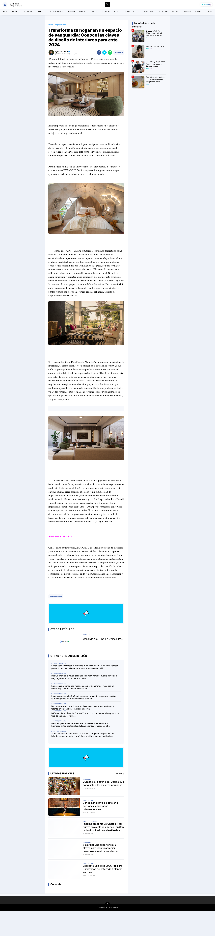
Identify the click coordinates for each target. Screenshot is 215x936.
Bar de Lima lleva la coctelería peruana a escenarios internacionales (100, 806)
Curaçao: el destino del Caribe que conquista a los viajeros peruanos (103, 783)
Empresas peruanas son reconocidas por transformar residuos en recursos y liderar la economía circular (82, 687)
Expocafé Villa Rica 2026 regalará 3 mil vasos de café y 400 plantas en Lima (102, 869)
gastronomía (90, 800)
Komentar (119, 52)
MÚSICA (198, 12)
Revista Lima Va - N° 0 (155, 46)
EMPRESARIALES (132, 12)
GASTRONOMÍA (56, 12)
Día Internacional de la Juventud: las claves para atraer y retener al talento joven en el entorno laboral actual (82, 707)
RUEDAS (117, 12)
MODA (94, 12)
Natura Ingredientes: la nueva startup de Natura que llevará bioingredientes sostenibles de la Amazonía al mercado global (80, 724)
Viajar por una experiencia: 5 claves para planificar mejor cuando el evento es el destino (101, 848)
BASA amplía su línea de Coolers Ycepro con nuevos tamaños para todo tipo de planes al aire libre (85, 714)
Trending (208, 4)
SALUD (175, 12)
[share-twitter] (104, 52)
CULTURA (71, 12)
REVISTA (16, 12)
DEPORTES (186, 12)
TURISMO (105, 12)
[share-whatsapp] (110, 52)
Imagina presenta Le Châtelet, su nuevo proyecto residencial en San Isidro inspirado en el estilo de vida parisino (83, 697)
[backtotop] (107, 904)
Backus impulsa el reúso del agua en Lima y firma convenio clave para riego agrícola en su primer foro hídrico (84, 677)
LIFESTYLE (41, 12)
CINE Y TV (83, 12)
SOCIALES (28, 12)
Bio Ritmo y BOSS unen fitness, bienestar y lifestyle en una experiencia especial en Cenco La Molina (155, 64)
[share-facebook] (99, 52)
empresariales (56, 596)
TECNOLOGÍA (149, 12)
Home (50, 25)
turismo (88, 779)
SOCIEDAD (163, 12)
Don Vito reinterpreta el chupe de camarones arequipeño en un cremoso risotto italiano (155, 79)
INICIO (5, 12)
